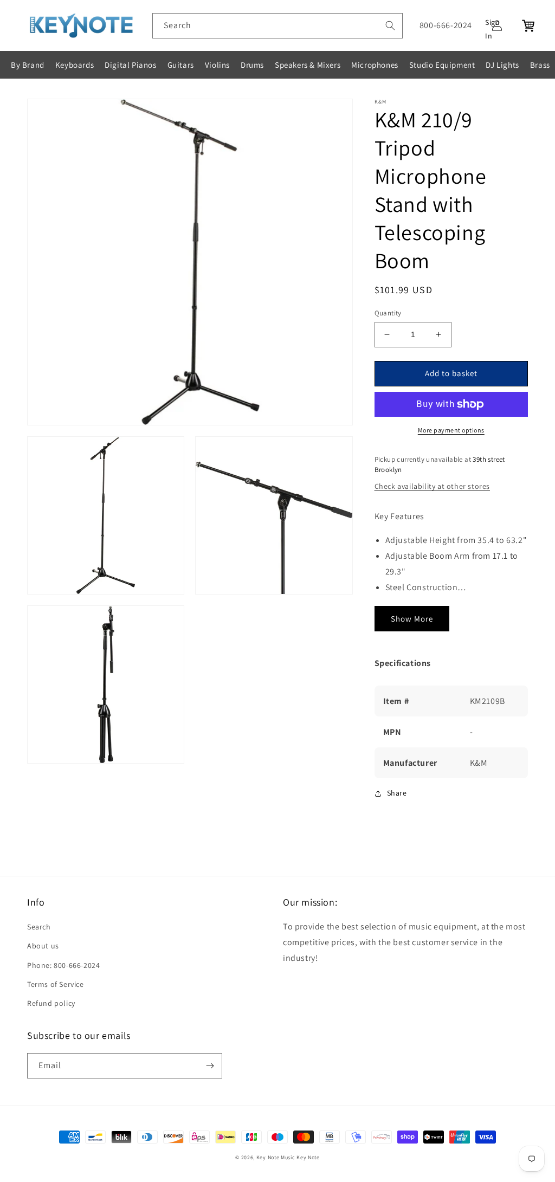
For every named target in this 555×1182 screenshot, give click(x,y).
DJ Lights (502, 65)
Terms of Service (55, 984)
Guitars (180, 65)
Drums (252, 65)
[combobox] (277, 26)
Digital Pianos (130, 65)
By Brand (27, 65)
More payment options (451, 430)
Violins (217, 65)
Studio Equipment (442, 65)
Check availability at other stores (432, 486)
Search (39, 927)
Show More (412, 618)
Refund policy (51, 1003)
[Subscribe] (210, 1065)
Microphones (374, 65)
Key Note (308, 1157)
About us (43, 946)
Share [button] (397, 793)
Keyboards (74, 65)
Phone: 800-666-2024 (63, 965)
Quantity (388, 313)
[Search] (390, 25)
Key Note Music (275, 1157)
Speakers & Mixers (307, 65)
